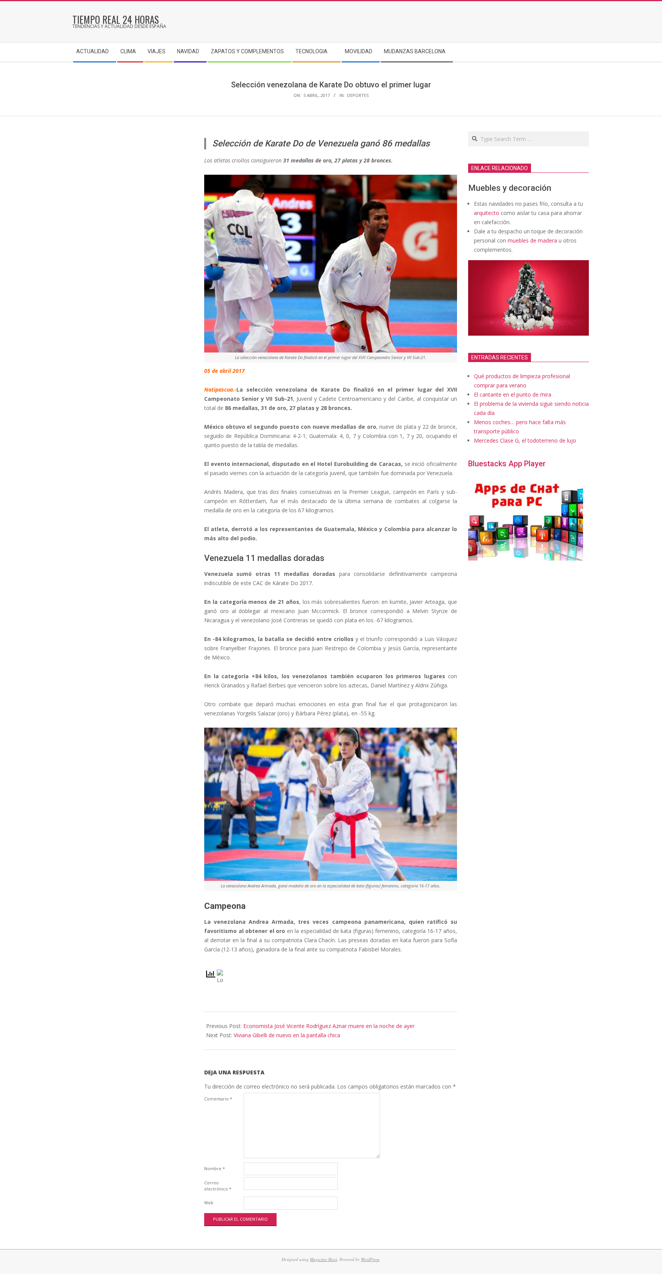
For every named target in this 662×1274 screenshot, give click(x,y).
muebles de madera (532, 240)
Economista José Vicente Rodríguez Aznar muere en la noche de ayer (329, 1026)
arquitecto (486, 212)
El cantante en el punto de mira (512, 394)
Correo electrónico (217, 1186)
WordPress (370, 1259)
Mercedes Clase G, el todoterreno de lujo (525, 440)
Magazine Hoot (323, 1259)
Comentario (218, 1099)
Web (208, 1202)
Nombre (214, 1168)
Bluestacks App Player (507, 463)
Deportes (358, 95)
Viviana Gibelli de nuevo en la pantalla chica (287, 1035)
